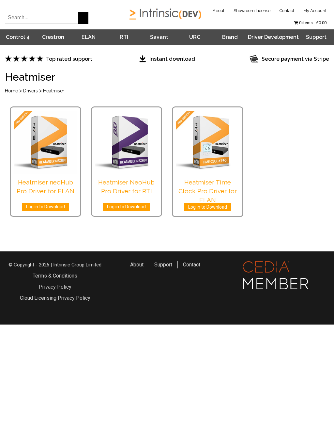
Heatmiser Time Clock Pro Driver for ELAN (207, 191)
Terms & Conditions (55, 276)
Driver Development (273, 37)
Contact (287, 10)
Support (316, 37)
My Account (314, 10)
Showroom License (252, 10)
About (218, 10)
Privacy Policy (55, 287)
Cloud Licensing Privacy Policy (55, 298)
